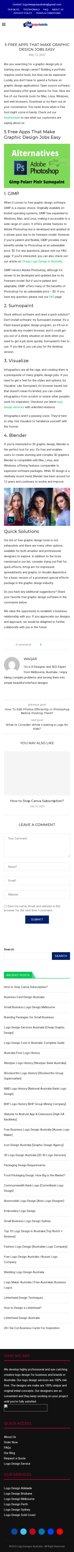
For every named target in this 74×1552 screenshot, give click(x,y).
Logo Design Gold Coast (20, 1515)
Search (9, 949)
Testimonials (31, 9)
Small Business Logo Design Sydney (27, 1221)
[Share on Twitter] (52, 644)
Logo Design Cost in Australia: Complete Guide (34, 1043)
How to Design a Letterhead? (23, 1308)
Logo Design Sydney (17, 1509)
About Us (57, 9)
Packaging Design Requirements (24, 1165)
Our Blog (14, 9)
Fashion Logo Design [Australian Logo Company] (35, 1246)
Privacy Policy (23, 13)
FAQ (45, 9)
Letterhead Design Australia (22, 1318)
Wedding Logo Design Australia (24, 1272)
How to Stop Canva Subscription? (37, 801)
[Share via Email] (59, 644)
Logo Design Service (17, 1463)
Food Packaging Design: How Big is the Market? (34, 1175)
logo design (22, 1375)
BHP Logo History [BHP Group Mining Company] (35, 1104)
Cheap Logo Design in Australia (42, 261)
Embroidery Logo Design (20, 1211)
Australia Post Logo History (22, 1053)
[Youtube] (60, 1531)
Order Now (11, 1442)
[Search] (70, 24)
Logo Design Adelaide (18, 1488)
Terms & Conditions (48, 13)
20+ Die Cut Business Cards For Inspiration (32, 1328)
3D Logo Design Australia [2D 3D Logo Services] (35, 1155)
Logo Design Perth (16, 1504)
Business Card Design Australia (24, 997)
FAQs (7, 1447)
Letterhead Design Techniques (23, 1298)
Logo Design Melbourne (19, 1499)
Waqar (30, 659)
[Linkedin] (41, 1531)
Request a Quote (15, 1458)
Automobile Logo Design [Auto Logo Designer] (34, 1201)
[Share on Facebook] (48, 644)
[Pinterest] (32, 1531)
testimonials (12, 117)
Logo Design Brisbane (18, 1493)
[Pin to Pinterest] (55, 644)
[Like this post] (43, 644)
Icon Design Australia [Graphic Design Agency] (34, 1145)
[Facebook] (14, 1531)
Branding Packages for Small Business (29, 1017)
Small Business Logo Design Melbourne (29, 1007)
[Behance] (51, 1531)
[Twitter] (23, 1531)
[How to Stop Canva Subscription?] (37, 773)
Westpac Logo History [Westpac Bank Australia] (35, 1063)
